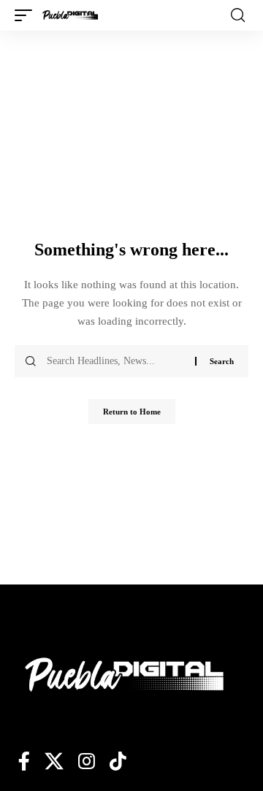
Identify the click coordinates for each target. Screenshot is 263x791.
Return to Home (132, 411)
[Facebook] (24, 761)
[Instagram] (87, 761)
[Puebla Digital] (70, 15)
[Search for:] (115, 361)
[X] (54, 761)
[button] (27, 15)
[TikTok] (118, 761)
